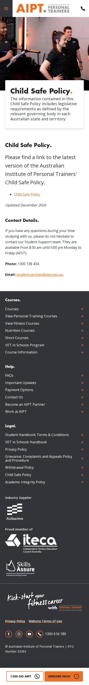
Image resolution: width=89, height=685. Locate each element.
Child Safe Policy (27, 194)
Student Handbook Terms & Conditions (37, 435)
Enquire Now (59, 676)
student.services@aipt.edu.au (39, 274)
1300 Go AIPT (20, 676)
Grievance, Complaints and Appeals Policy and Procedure (38, 458)
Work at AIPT (16, 412)
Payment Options (19, 390)
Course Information (21, 352)
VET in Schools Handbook (26, 442)
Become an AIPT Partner (25, 405)
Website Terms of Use (45, 621)
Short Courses (17, 338)
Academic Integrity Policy (25, 482)
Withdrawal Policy (19, 468)
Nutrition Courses (20, 331)
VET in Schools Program (24, 345)
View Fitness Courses (22, 324)
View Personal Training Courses (31, 316)
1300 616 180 (55, 633)
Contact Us (14, 397)
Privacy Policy (16, 450)
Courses (12, 309)
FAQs (9, 376)
